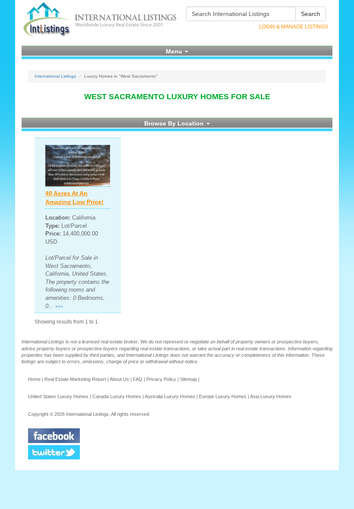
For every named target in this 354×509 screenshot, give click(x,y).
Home (34, 379)
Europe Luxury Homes (223, 396)
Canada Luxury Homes (116, 396)
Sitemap (188, 379)
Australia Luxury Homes (170, 396)
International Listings (55, 76)
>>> (59, 306)
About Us (119, 379)
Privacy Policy (161, 379)
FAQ (137, 379)
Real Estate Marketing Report (75, 379)
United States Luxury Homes (58, 396)
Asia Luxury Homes (270, 396)
